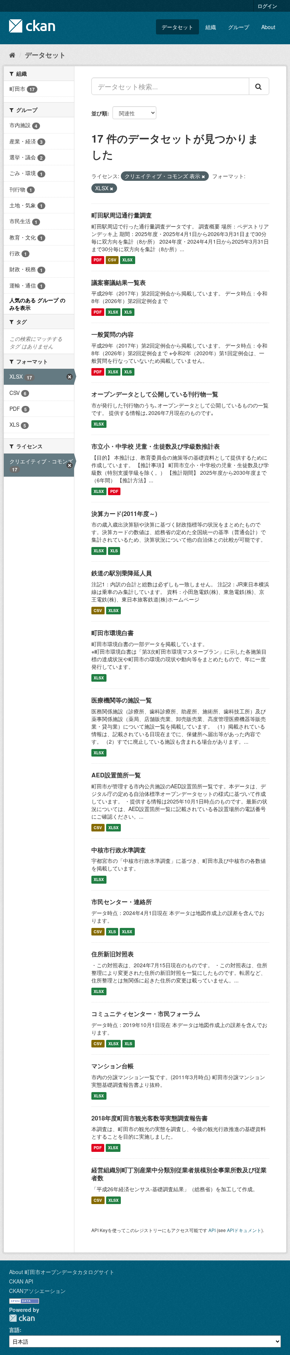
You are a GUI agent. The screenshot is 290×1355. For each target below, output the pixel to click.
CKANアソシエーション (37, 1290)
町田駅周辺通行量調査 (121, 215)
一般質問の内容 (112, 334)
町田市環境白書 (112, 632)
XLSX (127, 260)
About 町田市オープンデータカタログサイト (61, 1272)
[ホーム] (12, 54)
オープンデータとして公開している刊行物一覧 (154, 394)
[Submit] (259, 86)
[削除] (203, 176)
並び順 (99, 113)
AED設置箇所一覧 (116, 775)
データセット (177, 27)
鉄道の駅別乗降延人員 (121, 573)
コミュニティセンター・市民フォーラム (145, 1013)
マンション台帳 (112, 1065)
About (268, 27)
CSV (112, 260)
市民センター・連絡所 (121, 901)
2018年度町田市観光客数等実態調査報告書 (149, 1118)
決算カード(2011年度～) (124, 513)
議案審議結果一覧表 (118, 282)
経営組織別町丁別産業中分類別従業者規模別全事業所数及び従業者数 (179, 1173)
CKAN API (21, 1281)
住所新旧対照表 (112, 953)
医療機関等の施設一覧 (121, 700)
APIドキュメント (244, 1230)
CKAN (22, 1318)
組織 (210, 27)
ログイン (267, 5)
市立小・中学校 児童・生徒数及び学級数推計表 (155, 446)
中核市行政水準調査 (118, 849)
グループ (238, 27)
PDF (98, 260)
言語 (14, 1329)
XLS (128, 312)
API (212, 1230)
